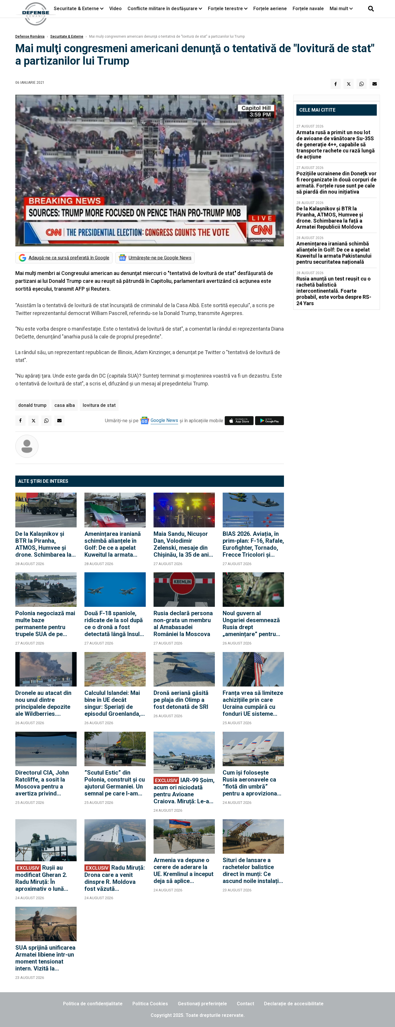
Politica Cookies (150, 1003)
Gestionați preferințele (202, 1003)
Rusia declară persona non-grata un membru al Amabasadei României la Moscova (183, 624)
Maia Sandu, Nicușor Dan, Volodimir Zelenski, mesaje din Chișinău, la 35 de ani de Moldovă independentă (181, 544)
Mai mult (339, 8)
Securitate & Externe (76, 8)
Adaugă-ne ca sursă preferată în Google (69, 258)
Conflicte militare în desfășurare (163, 8)
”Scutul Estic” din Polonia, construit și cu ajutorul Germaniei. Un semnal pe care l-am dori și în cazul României (114, 783)
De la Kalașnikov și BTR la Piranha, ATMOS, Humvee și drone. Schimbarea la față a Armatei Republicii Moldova (43, 544)
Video (115, 8)
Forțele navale (308, 8)
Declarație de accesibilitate (294, 1003)
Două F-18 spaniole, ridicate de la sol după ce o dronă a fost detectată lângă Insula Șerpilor (113, 624)
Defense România (30, 36)
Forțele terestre (225, 8)
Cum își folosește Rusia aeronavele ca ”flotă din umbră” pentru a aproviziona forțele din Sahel (250, 783)
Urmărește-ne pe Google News (160, 258)
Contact (245, 1003)
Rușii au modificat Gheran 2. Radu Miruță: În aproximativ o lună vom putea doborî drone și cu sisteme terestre (41, 878)
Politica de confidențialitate (93, 1003)
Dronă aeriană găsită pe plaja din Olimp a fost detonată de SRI (181, 699)
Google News (164, 420)
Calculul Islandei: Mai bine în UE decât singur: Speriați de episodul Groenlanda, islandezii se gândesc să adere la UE (113, 703)
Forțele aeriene (270, 8)
